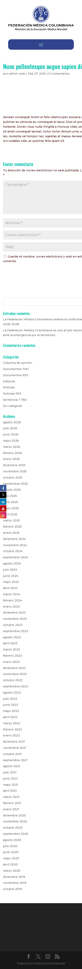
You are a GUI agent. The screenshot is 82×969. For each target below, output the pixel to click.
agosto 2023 (12, 637)
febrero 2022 (12, 729)
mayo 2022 (11, 711)
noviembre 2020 (15, 821)
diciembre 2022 (14, 668)
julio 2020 (10, 846)
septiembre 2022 (15, 686)
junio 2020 (11, 852)
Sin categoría (12, 406)
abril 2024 (10, 588)
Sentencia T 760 (15, 400)
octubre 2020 (13, 827)
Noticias (9, 387)
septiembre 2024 (15, 557)
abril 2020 (10, 864)
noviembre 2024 (15, 545)
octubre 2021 (12, 754)
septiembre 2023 (15, 631)
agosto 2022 (12, 692)
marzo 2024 (11, 594)
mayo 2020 (11, 858)
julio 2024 (10, 569)
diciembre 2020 (14, 815)
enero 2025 (11, 533)
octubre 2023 (12, 625)
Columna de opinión (17, 363)
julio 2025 (10, 496)
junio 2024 (10, 576)
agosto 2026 (12, 422)
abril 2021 (10, 790)
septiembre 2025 (15, 483)
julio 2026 (10, 428)
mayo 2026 (11, 440)
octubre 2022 (12, 680)
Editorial (9, 381)
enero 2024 (11, 606)
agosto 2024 (12, 563)
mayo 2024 (11, 582)
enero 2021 (11, 809)
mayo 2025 (11, 508)
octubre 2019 (12, 889)
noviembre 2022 (15, 674)
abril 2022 (10, 717)
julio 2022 (10, 699)
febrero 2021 (12, 803)
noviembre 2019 (14, 883)
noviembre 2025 (15, 471)
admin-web (17, 73)
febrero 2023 (12, 655)
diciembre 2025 (14, 465)
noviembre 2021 (14, 748)
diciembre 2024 (14, 539)
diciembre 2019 (14, 877)
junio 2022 (10, 705)
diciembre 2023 (14, 612)
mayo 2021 (10, 784)
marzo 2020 (11, 870)
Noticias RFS (12, 393)
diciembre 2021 (14, 741)
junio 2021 (10, 778)
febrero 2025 (12, 526)
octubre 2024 (12, 551)
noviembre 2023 (15, 619)
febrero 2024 (12, 600)
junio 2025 (10, 502)
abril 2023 (10, 643)
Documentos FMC (16, 369)
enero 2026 (11, 459)
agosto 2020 (12, 840)
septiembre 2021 (15, 760)
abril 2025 (10, 514)
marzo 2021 (11, 797)
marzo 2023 (11, 649)
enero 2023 (11, 662)
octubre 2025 (12, 477)
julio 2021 (10, 772)
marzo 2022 (11, 723)
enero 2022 (11, 735)
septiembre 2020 (15, 834)
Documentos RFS (15, 375)
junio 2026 (10, 434)
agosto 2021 (11, 766)
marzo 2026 (11, 447)
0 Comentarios (59, 73)
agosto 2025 (12, 489)
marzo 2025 (11, 520)
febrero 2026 (12, 453)
